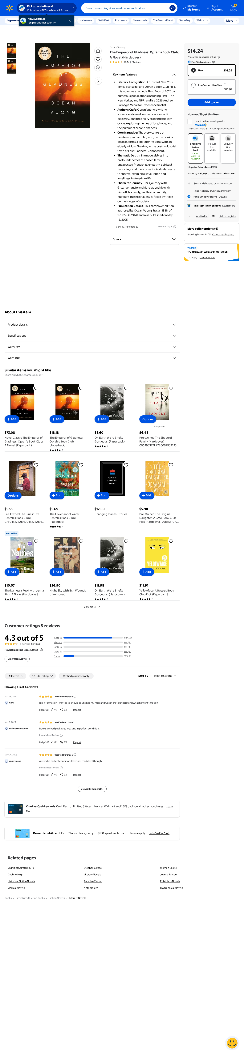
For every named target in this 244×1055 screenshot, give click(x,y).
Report (77, 709)
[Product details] (174, 325)
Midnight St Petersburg (21, 867)
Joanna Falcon (168, 874)
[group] (125, 62)
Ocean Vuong (117, 47)
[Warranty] (174, 347)
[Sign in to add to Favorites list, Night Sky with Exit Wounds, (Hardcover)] (81, 541)
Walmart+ (202, 20)
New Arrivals (140, 20)
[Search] (172, 8)
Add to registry (227, 216)
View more (90, 606)
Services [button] (38, 20)
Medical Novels (16, 887)
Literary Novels (92, 874)
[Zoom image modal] (98, 67)
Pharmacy (121, 20)
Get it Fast (103, 20)
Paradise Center (93, 881)
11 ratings (136, 62)
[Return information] (212, 62)
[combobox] (129, 8)
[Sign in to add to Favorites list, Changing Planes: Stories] (126, 465)
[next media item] (98, 81)
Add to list (202, 216)
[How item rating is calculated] (41, 649)
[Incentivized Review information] (61, 735)
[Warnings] (174, 358)
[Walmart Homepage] (9, 8)
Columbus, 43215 (207, 167)
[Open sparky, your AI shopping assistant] (232, 1043)
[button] (192, 8)
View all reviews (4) (92, 788)
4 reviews (35, 644)
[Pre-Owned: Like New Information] (224, 84)
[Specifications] (174, 336)
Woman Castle (168, 867)
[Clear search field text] (163, 8)
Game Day (184, 20)
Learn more (228, 205)
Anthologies (91, 887)
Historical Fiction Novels (21, 881)
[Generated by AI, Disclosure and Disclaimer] (174, 227)
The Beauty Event (163, 20)
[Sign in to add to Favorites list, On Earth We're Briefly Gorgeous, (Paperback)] (126, 388)
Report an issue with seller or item (212, 190)
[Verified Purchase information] (74, 696)
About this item (18, 312)
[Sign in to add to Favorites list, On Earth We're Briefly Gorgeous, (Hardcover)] (126, 541)
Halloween (86, 20)
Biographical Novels (171, 887)
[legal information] (218, 57)
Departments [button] (14, 20)
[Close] (70, 20)
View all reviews (17, 658)
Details (223, 196)
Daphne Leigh (15, 874)
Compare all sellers (223, 234)
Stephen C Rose (93, 867)
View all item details (127, 226)
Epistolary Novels (170, 881)
